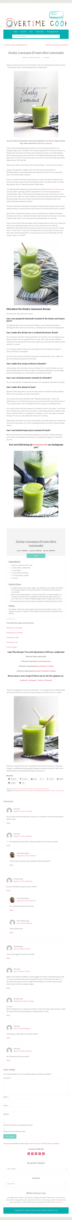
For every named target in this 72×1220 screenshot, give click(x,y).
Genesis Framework (42, 1210)
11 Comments (46, 57)
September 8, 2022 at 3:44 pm (24, 1001)
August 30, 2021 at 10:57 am (26, 901)
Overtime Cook (36, 19)
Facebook (23, 680)
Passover (31, 789)
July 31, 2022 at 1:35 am (22, 971)
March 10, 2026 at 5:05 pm (23, 1051)
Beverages (16, 790)
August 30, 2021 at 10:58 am (26, 856)
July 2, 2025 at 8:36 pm (24, 923)
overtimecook (40, 444)
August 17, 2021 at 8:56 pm (23, 881)
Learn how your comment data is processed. (44, 1143)
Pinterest (48, 680)
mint (34, 790)
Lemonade (29, 790)
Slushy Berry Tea (12, 642)
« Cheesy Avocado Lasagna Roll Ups (15, 45)
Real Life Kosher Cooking (44, 666)
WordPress (51, 1210)
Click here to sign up (44, 143)
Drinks (14, 789)
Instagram (32, 680)
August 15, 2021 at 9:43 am (23, 836)
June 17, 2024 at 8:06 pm (22, 1028)
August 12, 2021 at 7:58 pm (23, 811)
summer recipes (59, 790)
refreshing (38, 790)
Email (5, 1105)
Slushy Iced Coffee (12, 637)
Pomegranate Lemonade (14, 633)
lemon (24, 790)
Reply (8, 823)
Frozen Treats (20, 789)
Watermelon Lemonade (14, 628)
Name (6, 1097)
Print (36, 556)
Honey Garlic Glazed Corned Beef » (57, 45)
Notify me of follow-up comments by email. (18, 1125)
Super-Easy (46, 789)
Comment (7, 1078)
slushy (43, 790)
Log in (56, 1210)
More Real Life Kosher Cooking (44, 671)
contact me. (59, 1202)
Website (6, 1114)
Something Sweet (44, 661)
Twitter (41, 680)
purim (35, 789)
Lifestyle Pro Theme (30, 1210)
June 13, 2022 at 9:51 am (22, 949)
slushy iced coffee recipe (55, 189)
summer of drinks (50, 790)
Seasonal (40, 789)
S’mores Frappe (11, 647)
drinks (20, 790)
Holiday (26, 789)
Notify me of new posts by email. (14, 1131)
